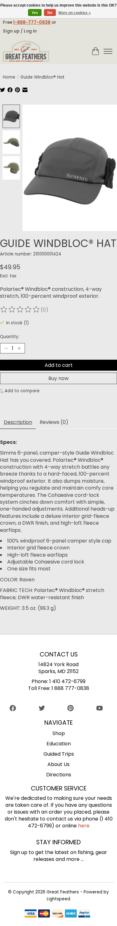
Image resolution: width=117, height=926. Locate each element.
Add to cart (59, 365)
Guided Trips (58, 754)
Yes (35, 13)
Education (58, 743)
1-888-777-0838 (32, 22)
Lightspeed (58, 899)
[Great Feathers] (26, 51)
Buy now (58, 378)
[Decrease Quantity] (6, 348)
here (84, 825)
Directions (58, 774)
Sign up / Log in (20, 31)
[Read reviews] (20, 310)
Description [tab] (18, 422)
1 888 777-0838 (70, 688)
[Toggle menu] (108, 51)
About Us (58, 764)
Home (9, 77)
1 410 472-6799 (67, 681)
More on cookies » (74, 13)
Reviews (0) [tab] (54, 422)
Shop (58, 733)
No (49, 13)
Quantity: (9, 337)
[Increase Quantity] (19, 348)
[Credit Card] (57, 914)
